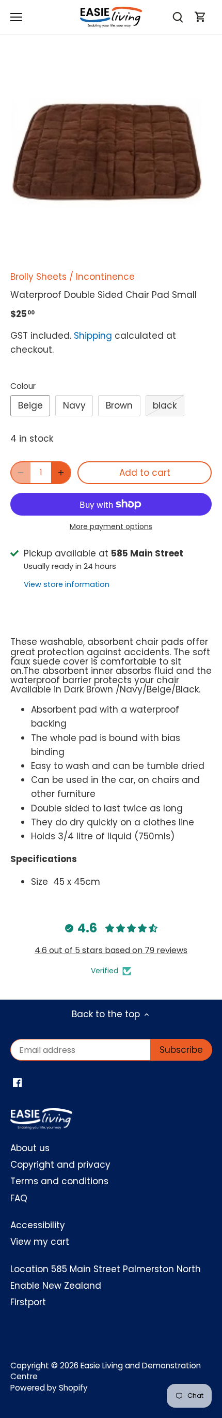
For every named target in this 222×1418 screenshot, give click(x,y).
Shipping (93, 335)
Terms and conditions (59, 1181)
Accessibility (37, 1225)
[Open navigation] (16, 17)
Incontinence (105, 276)
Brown (119, 405)
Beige (30, 405)
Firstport (28, 1302)
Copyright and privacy (60, 1164)
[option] (111, 157)
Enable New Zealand (55, 1285)
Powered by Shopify (49, 1387)
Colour (23, 386)
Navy (74, 405)
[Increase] (61, 473)
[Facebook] (17, 1082)
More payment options (111, 527)
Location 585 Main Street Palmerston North (105, 1269)
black (165, 405)
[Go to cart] (200, 17)
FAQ (18, 1198)
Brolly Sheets (38, 276)
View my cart (39, 1241)
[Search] (177, 17)
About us (30, 1148)
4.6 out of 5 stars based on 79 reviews (111, 950)
